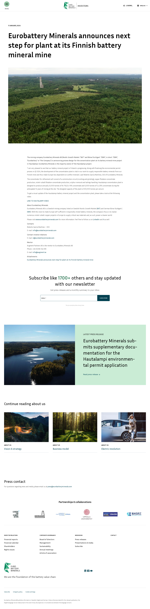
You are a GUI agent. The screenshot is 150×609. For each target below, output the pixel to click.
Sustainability (45, 546)
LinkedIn (96, 219)
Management (45, 543)
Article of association (48, 553)
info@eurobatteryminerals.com (44, 230)
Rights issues (9, 549)
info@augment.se (39, 252)
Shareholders (9, 546)
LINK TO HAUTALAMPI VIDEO (38, 201)
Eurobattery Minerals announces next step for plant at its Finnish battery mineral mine (60, 260)
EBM (28, 212)
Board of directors (47, 539)
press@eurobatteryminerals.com (60, 486)
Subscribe (79, 546)
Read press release (91, 374)
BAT (98, 208)
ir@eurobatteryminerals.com (43, 238)
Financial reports (11, 539)
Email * (43, 298)
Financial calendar (11, 543)
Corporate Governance (48, 535)
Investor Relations (11, 535)
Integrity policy (17, 592)
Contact (114, 535)
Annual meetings (46, 549)
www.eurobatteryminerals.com (47, 219)
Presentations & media (84, 543)
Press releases (80, 539)
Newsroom (78, 535)
